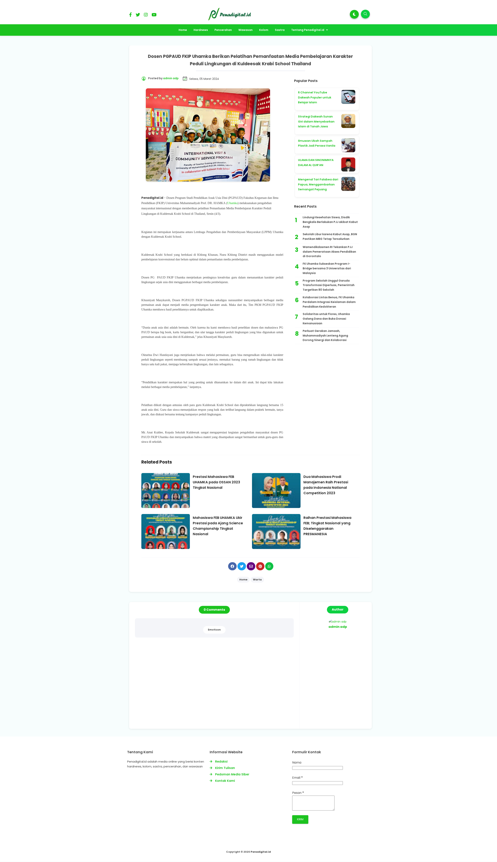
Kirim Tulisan (225, 768)
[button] (354, 14)
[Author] (338, 622)
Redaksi (221, 761)
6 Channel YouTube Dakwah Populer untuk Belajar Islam (314, 97)
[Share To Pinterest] (260, 566)
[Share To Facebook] (232, 566)
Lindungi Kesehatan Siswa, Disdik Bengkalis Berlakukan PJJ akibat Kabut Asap (330, 222)
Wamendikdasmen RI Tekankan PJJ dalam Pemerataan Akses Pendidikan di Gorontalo (329, 251)
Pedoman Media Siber (232, 774)
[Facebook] (130, 15)
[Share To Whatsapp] (269, 566)
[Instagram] (146, 15)
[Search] (365, 14)
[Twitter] (138, 15)
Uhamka (232, 203)
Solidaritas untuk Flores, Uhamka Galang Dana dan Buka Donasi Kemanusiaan (326, 318)
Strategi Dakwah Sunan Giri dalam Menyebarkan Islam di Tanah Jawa (316, 121)
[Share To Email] (251, 566)
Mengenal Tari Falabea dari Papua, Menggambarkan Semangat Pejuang (318, 184)
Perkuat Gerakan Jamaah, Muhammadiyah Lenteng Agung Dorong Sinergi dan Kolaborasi (325, 335)
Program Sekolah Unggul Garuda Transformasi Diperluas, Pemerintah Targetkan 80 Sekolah (329, 285)
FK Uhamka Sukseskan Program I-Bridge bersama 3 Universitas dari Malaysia (327, 268)
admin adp (337, 627)
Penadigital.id (261, 852)
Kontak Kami (225, 781)
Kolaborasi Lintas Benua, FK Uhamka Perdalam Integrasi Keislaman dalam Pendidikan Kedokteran (329, 302)
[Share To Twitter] (241, 566)
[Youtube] (154, 15)
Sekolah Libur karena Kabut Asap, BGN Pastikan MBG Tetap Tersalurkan (330, 236)
